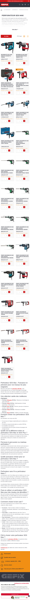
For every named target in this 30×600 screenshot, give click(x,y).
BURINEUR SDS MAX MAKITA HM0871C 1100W (6, 56)
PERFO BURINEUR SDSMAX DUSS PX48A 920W (22, 313)
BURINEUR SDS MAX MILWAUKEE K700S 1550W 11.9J (21, 56)
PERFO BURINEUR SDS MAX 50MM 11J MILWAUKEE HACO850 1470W (22, 84)
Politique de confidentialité (21, 583)
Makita (8, 409)
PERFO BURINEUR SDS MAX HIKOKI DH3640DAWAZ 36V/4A (22, 142)
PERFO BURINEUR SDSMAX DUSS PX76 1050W (6, 341)
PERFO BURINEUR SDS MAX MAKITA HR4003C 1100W (22, 256)
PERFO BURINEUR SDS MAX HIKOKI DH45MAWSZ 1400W (7, 200)
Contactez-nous (4, 547)
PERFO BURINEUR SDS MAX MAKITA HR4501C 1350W (7, 285)
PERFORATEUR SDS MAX (23, 9)
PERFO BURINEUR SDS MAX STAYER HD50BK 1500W (7, 313)
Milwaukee (9, 400)
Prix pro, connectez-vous (6, 60)
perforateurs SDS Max (17, 388)
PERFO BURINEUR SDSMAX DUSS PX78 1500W (21, 341)
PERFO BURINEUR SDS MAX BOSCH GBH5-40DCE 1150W (22, 114)
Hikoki (8, 403)
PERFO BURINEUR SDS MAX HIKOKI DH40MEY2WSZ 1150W (22, 172)
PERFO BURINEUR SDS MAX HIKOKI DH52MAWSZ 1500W (22, 228)
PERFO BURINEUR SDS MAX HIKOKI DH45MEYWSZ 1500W (7, 228)
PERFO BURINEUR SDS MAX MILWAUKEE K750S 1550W (22, 285)
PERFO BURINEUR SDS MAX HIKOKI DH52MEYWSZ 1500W (7, 256)
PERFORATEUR (15, 9)
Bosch (8, 412)
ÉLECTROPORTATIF (7, 9)
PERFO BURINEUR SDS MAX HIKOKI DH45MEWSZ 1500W (22, 200)
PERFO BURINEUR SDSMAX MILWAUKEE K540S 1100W (7, 370)
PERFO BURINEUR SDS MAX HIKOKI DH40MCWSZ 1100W (7, 172)
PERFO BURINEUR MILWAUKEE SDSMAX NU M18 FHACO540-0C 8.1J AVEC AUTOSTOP (7, 84)
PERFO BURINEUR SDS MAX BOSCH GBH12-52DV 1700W (7, 114)
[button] (28, 1)
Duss (8, 406)
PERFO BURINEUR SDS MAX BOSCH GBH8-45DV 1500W (7, 142)
